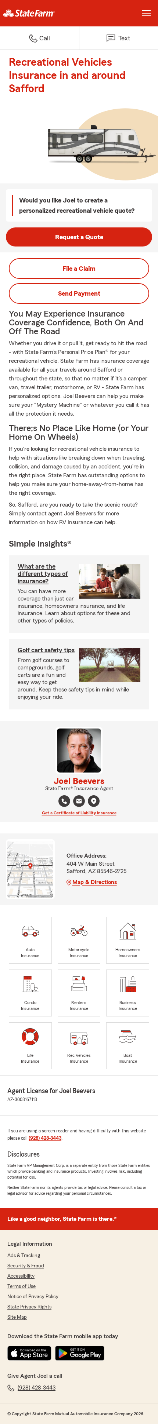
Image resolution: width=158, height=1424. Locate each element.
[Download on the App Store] (29, 1353)
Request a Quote (79, 237)
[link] (39, 13)
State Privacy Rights (29, 1307)
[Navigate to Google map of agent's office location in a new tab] (94, 801)
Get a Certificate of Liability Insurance (79, 813)
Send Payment (79, 293)
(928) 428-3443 (45, 1138)
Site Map (17, 1317)
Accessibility (21, 1276)
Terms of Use (21, 1286)
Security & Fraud (25, 1265)
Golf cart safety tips (46, 650)
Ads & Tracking (23, 1255)
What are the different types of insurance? (43, 573)
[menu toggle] (146, 13)
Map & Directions (94, 882)
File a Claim (79, 268)
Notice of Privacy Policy (32, 1296)
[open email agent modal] (79, 802)
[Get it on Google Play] (79, 1353)
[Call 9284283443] (64, 801)
